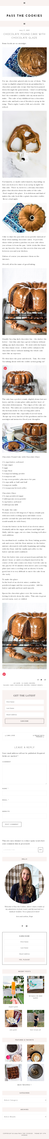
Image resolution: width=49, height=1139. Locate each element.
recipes (32, 683)
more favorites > (24, 1085)
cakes (26, 683)
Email (5, 800)
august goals (13, 1007)
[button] (24, 3)
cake (12, 685)
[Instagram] (26, 926)
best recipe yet (35, 1030)
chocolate (18, 685)
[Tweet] (41, 680)
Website (6, 811)
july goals (13, 1030)
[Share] (37, 680)
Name (5, 788)
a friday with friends (38, 736)
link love (10, 735)
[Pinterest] (22, 926)
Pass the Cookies (24, 15)
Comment (6, 762)
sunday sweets (37, 685)
